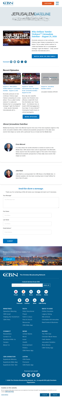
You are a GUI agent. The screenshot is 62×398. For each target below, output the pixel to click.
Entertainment (27, 345)
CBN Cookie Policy (9, 391)
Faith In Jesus (27, 317)
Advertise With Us (9, 339)
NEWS (25, 331)
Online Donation (47, 311)
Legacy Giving (47, 314)
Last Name (6, 220)
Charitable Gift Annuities (50, 320)
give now (48, 3)
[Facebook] (28, 375)
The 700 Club (46, 334)
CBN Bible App (28, 325)
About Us (6, 345)
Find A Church (27, 320)
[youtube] (18, 62)
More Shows (46, 345)
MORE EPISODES (31, 117)
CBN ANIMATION (9, 357)
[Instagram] (33, 375)
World (25, 337)
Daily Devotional (28, 311)
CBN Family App (47, 348)
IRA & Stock (46, 317)
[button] (56, 3)
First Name (6, 211)
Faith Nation (46, 339)
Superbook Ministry (10, 359)
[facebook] (11, 62)
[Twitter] (38, 375)
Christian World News (49, 337)
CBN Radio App (28, 365)
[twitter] (22, 62)
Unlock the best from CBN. (31, 282)
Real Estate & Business (50, 322)
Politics (25, 348)
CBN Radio (26, 359)
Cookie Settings (4, 394)
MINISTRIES (7, 309)
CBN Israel (7, 314)
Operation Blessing (9, 311)
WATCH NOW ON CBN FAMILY (45, 56)
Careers (6, 342)
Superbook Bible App (10, 362)
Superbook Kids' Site (10, 365)
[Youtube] (24, 375)
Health (25, 342)
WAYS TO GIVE (47, 309)
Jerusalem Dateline (48, 342)
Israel (24, 339)
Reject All (55, 395)
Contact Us (7, 337)
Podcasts (26, 362)
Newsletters (7, 334)
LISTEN (25, 357)
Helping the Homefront (11, 317)
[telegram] (25, 62)
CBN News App (28, 350)
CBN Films (6, 320)
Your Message (7, 195)
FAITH (25, 309)
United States (27, 334)
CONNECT (7, 331)
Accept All (44, 395)
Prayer (25, 314)
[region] (31, 391)
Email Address (7, 228)
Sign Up (9, 259)
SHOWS (44, 331)
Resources (26, 322)
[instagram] (15, 62)
